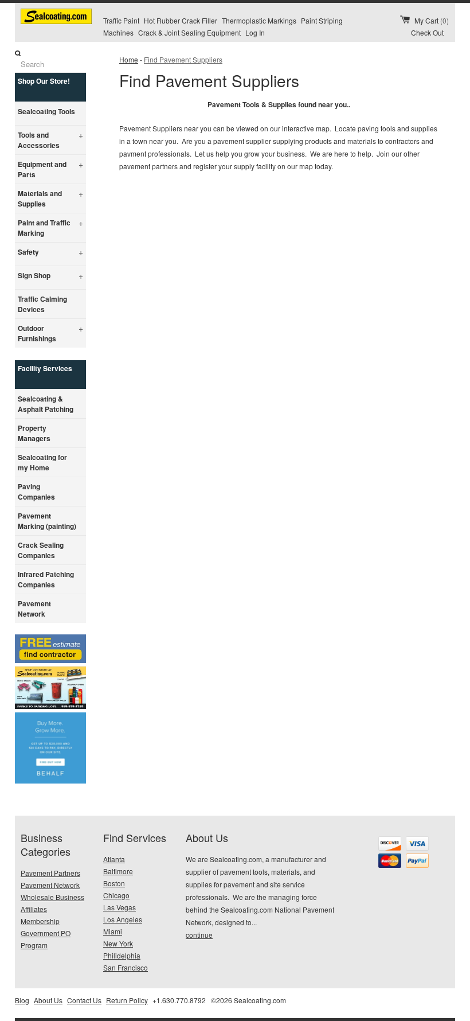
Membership (40, 921)
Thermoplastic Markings (259, 20)
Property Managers (34, 433)
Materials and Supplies (50, 198)
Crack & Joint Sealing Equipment (189, 32)
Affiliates (34, 909)
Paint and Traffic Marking (50, 227)
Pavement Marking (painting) (47, 521)
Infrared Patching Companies (46, 579)
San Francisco (125, 967)
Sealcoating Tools (46, 111)
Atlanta (114, 859)
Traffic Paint (121, 20)
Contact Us (84, 1000)
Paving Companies (36, 491)
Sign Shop (50, 275)
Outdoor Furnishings (50, 333)
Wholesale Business (52, 897)
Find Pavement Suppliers (183, 59)
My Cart (431, 20)
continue (199, 935)
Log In (255, 32)
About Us (48, 1000)
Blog (22, 1000)
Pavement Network (34, 608)
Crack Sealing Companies (41, 550)
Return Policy (127, 1000)
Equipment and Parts (50, 169)
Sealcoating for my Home (42, 462)
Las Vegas (119, 907)
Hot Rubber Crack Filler (180, 20)
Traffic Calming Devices (42, 304)
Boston (114, 883)
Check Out (427, 32)
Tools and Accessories (50, 139)
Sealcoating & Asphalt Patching (45, 403)
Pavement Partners (50, 873)
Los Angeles (122, 919)
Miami (112, 931)
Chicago (116, 895)
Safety (50, 252)
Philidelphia (121, 955)
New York (118, 943)
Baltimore (118, 871)
